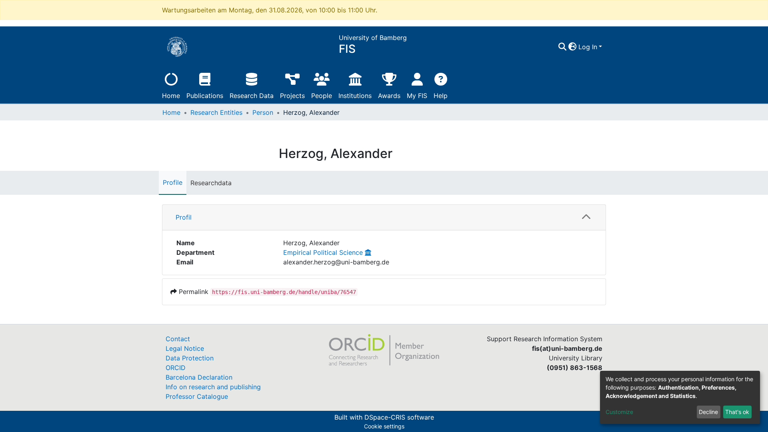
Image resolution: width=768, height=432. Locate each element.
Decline (708, 411)
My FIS (417, 96)
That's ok (737, 411)
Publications (204, 96)
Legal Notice (185, 348)
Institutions (355, 96)
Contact (178, 339)
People (321, 96)
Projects (292, 96)
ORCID (176, 368)
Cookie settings (384, 426)
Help (441, 96)
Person (262, 112)
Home (171, 96)
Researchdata (211, 183)
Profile (172, 182)
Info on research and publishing (213, 387)
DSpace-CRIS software (399, 417)
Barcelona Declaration (199, 377)
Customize (619, 411)
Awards (389, 96)
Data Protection (190, 358)
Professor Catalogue (197, 396)
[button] (573, 47)
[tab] (384, 217)
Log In (587, 47)
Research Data (252, 96)
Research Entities (216, 112)
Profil (184, 217)
